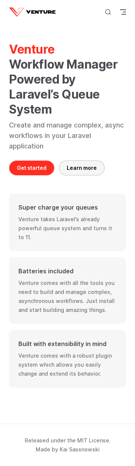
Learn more (82, 168)
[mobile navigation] (123, 12)
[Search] (108, 11)
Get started (31, 168)
